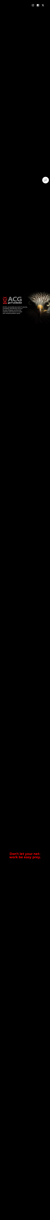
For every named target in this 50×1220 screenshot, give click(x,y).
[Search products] (45, 180)
